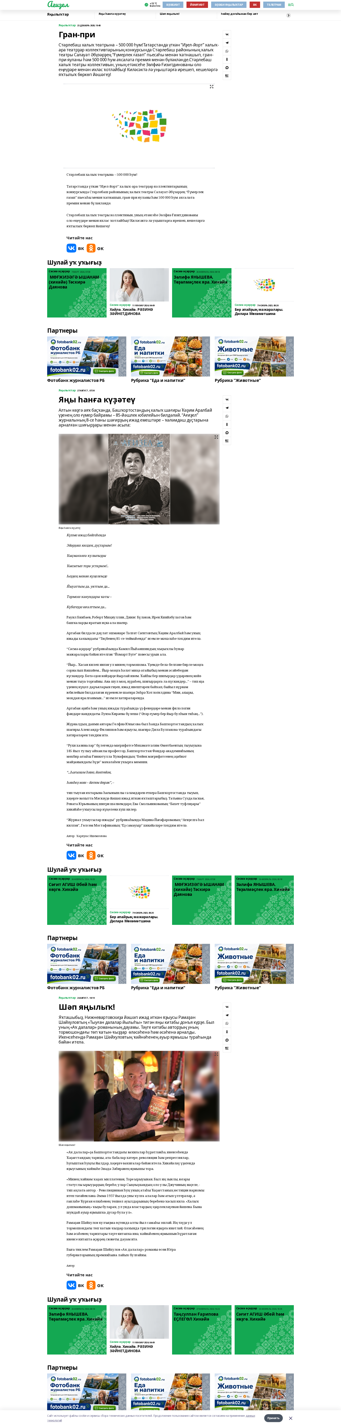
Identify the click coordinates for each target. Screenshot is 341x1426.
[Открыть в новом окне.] (75, 248)
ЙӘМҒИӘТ (197, 5)
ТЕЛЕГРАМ (274, 5)
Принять (273, 1418)
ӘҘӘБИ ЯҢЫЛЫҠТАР (229, 5)
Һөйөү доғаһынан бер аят (239, 14)
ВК (255, 5)
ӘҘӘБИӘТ (173, 5)
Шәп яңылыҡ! (169, 14)
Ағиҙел (57, 4)
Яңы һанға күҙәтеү (112, 14)
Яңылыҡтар (58, 14)
